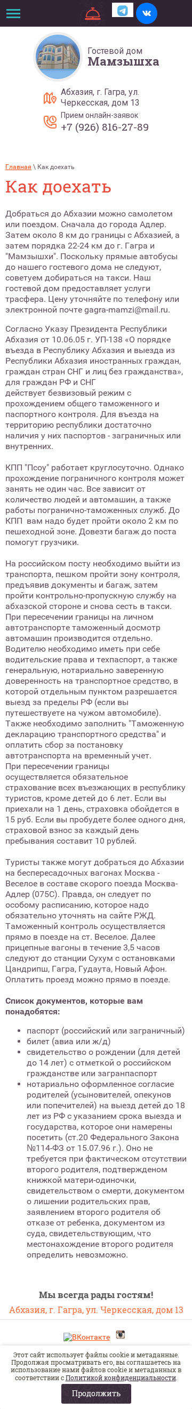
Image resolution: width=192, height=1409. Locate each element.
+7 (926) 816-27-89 (105, 127)
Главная (18, 167)
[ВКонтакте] (86, 1337)
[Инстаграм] (121, 1336)
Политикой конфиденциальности (121, 1377)
